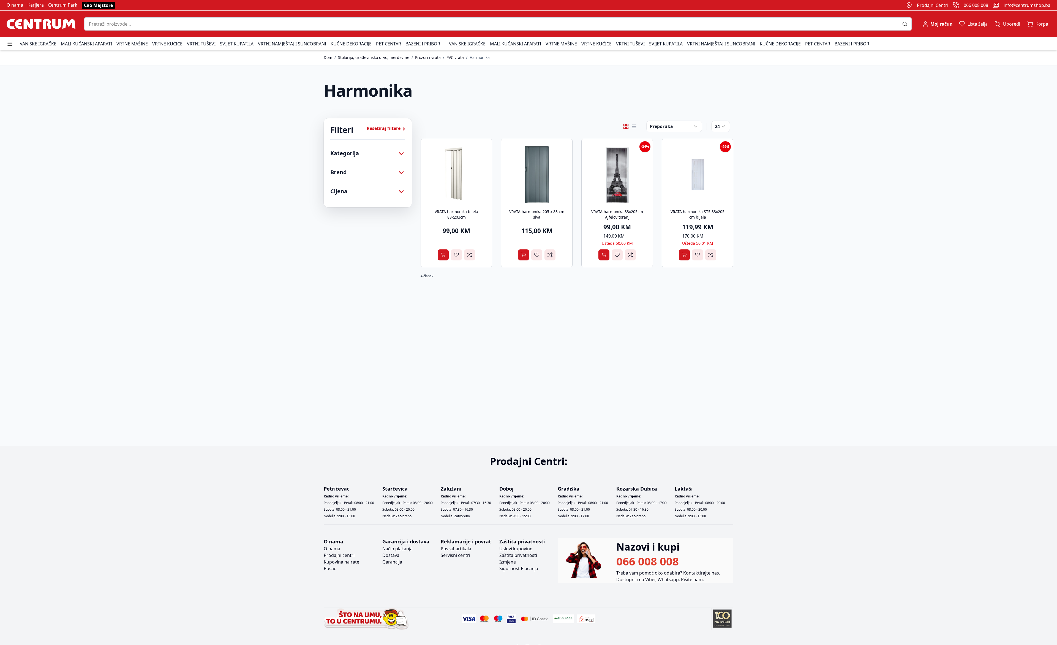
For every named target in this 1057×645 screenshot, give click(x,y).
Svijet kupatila (237, 44)
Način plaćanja (397, 549)
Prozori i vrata (428, 57)
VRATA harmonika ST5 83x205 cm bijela (697, 214)
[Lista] (634, 126)
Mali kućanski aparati (86, 44)
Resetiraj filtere (386, 128)
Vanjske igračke (38, 44)
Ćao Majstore (98, 5)
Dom (328, 57)
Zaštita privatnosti (518, 555)
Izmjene (507, 562)
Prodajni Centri (932, 5)
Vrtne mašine (132, 44)
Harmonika (480, 57)
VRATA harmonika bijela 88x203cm (456, 214)
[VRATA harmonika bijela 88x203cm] (456, 174)
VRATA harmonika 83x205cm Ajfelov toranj (617, 214)
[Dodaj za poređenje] (469, 254)
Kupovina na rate (341, 562)
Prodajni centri (339, 555)
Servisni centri (455, 555)
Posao (330, 568)
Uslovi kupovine (515, 549)
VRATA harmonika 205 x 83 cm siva (536, 214)
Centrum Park (62, 5)
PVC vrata (455, 57)
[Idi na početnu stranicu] (41, 24)
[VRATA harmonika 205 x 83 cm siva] (537, 174)
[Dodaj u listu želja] (456, 254)
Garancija (392, 562)
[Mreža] (626, 126)
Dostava (390, 555)
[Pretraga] (907, 24)
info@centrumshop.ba (1027, 5)
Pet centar (388, 44)
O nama (15, 5)
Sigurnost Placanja (518, 568)
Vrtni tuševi (201, 44)
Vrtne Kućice (167, 44)
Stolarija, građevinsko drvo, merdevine (373, 57)
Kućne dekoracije (351, 44)
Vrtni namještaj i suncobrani (292, 44)
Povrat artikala (456, 549)
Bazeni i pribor (422, 44)
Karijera (36, 5)
